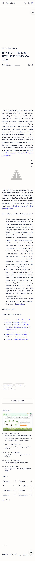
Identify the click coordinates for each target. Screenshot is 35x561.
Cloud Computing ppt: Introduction (16, 463)
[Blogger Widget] (14, 466)
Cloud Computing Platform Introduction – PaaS (17, 337)
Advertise (5, 554)
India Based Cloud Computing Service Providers (17, 324)
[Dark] (28, 3)
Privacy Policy (14, 554)
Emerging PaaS (19, 304)
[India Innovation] (20, 385)
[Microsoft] (6, 388)
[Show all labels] (6, 499)
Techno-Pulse (10, 3)
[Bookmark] (32, 3)
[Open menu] (3, 3)
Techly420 (11, 558)
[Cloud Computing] (8, 385)
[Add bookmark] (29, 65)
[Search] (25, 3)
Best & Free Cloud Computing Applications (18, 436)
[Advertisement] (17, 26)
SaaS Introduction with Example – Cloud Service (17, 339)
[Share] (32, 65)
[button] (13, 388)
